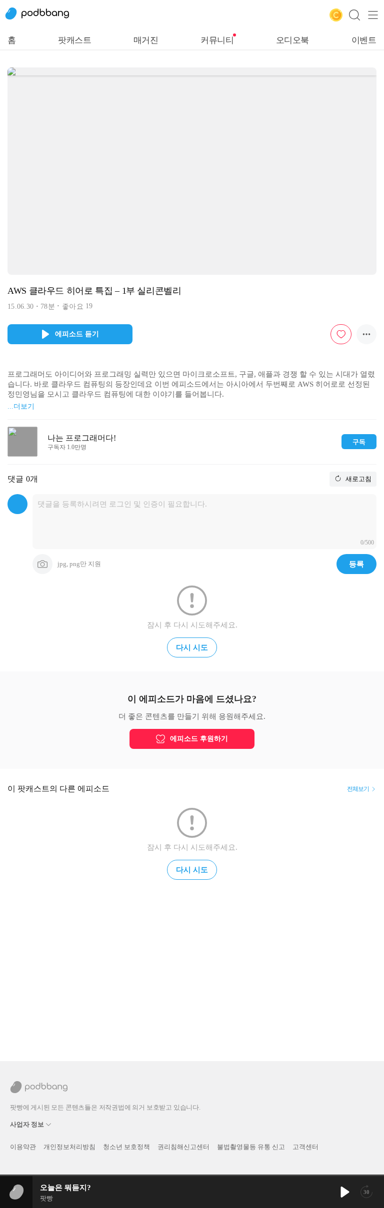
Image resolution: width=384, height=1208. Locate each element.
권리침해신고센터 (184, 1147)
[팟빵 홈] (42, 15)
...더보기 (21, 406)
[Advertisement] (192, 966)
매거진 (146, 40)
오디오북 (292, 40)
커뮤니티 (217, 40)
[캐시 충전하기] (336, 14)
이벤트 (364, 40)
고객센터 (305, 1147)
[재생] (344, 1192)
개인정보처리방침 (70, 1147)
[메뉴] (373, 14)
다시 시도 (192, 647)
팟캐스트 (74, 40)
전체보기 (358, 788)
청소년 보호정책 (126, 1147)
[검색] (354, 14)
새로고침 (358, 479)
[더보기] (366, 334)
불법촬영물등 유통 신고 (251, 1147)
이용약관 (23, 1147)
